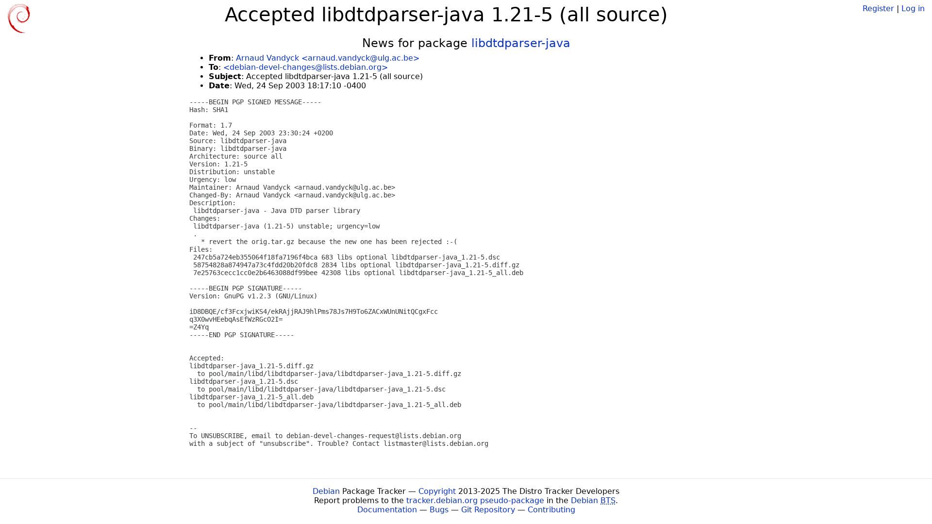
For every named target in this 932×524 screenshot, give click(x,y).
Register (878, 8)
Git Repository (488, 509)
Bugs (439, 509)
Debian (326, 491)
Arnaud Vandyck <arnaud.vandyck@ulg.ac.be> (327, 58)
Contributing (551, 509)
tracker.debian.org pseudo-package (475, 500)
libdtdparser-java (520, 43)
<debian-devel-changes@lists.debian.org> (305, 67)
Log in (913, 8)
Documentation (387, 509)
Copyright (437, 491)
